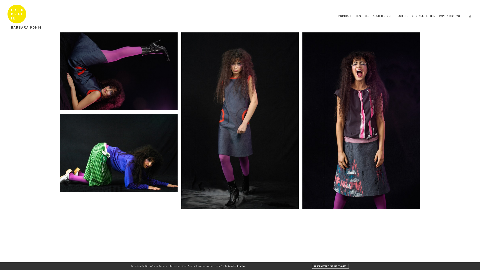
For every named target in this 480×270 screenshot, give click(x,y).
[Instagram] (470, 16)
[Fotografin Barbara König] (24, 16)
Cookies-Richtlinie (237, 266)
